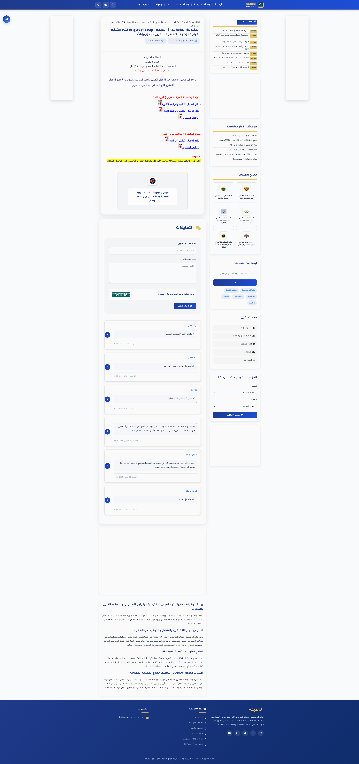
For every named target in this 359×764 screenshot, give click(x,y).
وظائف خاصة (182, 5)
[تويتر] (245, 733)
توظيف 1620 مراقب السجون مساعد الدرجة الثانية (236, 155)
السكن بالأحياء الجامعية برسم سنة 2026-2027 (236, 36)
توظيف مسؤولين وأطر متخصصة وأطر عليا (235, 58)
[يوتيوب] (229, 733)
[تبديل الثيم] (98, 5)
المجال (254, 386)
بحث (235, 282)
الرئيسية (220, 5)
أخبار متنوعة (142, 5)
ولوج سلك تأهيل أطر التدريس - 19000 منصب (238, 140)
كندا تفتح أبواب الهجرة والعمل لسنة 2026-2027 (236, 48)
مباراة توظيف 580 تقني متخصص (243, 150)
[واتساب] (261, 733)
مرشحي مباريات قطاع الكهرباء (244, 136)
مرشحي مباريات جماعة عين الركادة (239, 53)
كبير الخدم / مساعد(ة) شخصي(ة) (239, 42)
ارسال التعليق (183, 306)
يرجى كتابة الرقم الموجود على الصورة (176, 294)
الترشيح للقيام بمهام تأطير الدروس (238, 67)
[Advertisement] (152, 561)
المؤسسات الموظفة (193, 744)
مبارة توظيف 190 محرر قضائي (244, 159)
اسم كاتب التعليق (187, 244)
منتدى (248, 352)
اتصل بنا (248, 360)
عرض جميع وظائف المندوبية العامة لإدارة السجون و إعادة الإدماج (152, 197)
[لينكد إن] (237, 733)
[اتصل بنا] (106, 5)
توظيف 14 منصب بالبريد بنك (241, 63)
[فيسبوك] (253, 733)
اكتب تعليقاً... (189, 259)
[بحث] (113, 5)
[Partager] (6, 19)
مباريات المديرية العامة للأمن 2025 (243, 145)
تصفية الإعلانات (233, 415)
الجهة (254, 400)
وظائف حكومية (202, 5)
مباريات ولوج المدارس (241, 336)
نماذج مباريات (162, 5)
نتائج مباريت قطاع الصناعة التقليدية (238, 31)
